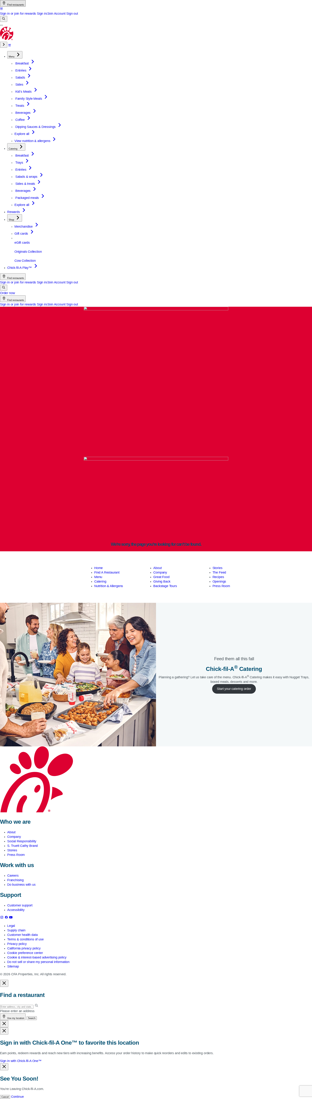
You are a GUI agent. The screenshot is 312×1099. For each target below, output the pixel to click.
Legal (11, 926)
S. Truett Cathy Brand (22, 846)
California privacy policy (24, 948)
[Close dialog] (4, 983)
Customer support (19, 905)
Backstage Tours (165, 586)
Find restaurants (15, 4)
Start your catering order (234, 689)
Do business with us (21, 884)
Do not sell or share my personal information (38, 962)
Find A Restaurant (107, 572)
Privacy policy (17, 944)
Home (98, 568)
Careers (13, 875)
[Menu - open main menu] (1, 25)
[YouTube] (11, 918)
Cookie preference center (25, 953)
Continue (17, 1096)
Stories (217, 568)
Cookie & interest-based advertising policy (36, 957)
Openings (219, 581)
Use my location (15, 1018)
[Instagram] (2, 918)
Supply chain (16, 930)
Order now (7, 293)
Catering (100, 581)
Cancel (5, 1097)
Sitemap (13, 966)
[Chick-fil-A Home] (7, 39)
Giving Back (161, 581)
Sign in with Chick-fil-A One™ (21, 1061)
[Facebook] (7, 918)
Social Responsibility (21, 841)
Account (60, 13)
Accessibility (16, 910)
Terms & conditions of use (25, 939)
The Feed (219, 572)
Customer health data (22, 935)
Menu (98, 577)
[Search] (3, 19)
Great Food (161, 577)
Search (31, 1018)
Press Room (221, 586)
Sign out (72, 13)
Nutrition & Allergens (108, 586)
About (157, 568)
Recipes (218, 577)
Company (160, 572)
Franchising (15, 880)
